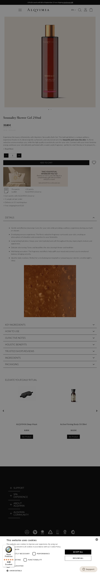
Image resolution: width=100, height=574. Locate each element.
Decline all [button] (78, 558)
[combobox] (96, 539)
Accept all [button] (78, 552)
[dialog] (50, 555)
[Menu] (13, 546)
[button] (34, 570)
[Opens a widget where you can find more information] (88, 569)
